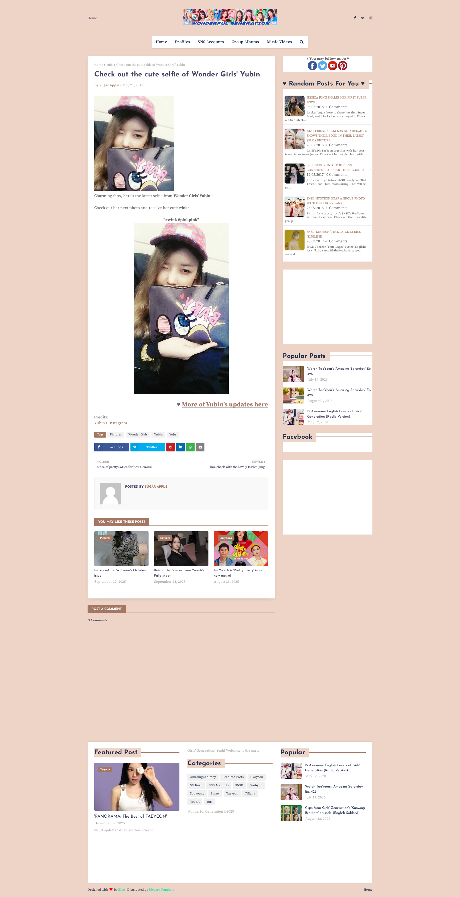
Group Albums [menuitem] (245, 41)
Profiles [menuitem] (182, 41)
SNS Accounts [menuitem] (211, 41)
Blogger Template (161, 890)
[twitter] (362, 18)
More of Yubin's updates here (225, 405)
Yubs (109, 65)
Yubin (158, 435)
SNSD (239, 785)
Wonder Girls (137, 435)
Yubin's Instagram (110, 423)
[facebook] (354, 18)
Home (92, 18)
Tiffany (250, 794)
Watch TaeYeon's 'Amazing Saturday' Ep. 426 (339, 371)
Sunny (215, 794)
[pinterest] (370, 18)
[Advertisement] (327, 307)
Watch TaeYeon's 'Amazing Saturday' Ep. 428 (339, 392)
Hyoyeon (256, 777)
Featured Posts (233, 777)
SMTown (196, 785)
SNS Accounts (219, 785)
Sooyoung (197, 794)
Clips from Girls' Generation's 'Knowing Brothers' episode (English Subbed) (335, 810)
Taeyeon (232, 794)
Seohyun (256, 785)
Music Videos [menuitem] (279, 41)
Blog (121, 890)
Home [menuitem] (161, 41)
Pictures (116, 435)
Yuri (209, 802)
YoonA (195, 802)
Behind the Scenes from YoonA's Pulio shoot (179, 573)
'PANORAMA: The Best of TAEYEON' (130, 816)
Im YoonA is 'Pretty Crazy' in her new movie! (239, 573)
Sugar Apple (109, 85)
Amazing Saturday (203, 777)
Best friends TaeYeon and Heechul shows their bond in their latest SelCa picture (337, 135)
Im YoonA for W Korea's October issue (120, 573)
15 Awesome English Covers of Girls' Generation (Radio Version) (334, 414)
